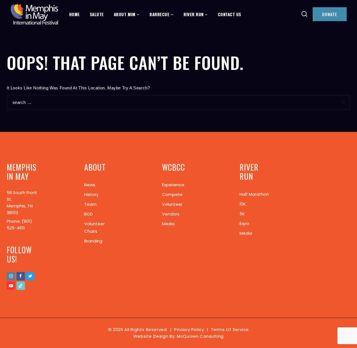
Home (74, 14)
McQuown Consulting (200, 336)
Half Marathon (254, 194)
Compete (172, 194)
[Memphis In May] (34, 14)
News (89, 185)
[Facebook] (20, 276)
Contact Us (229, 14)
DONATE (329, 14)
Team (90, 204)
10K (243, 204)
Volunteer (172, 204)
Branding (93, 241)
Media (168, 224)
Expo (244, 223)
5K (242, 214)
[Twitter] (30, 276)
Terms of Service (230, 329)
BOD (88, 214)
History (91, 194)
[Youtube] (11, 285)
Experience (173, 185)
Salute (97, 14)
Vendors (170, 214)
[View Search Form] (304, 14)
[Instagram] (11, 276)
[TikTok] (20, 285)
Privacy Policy (189, 329)
